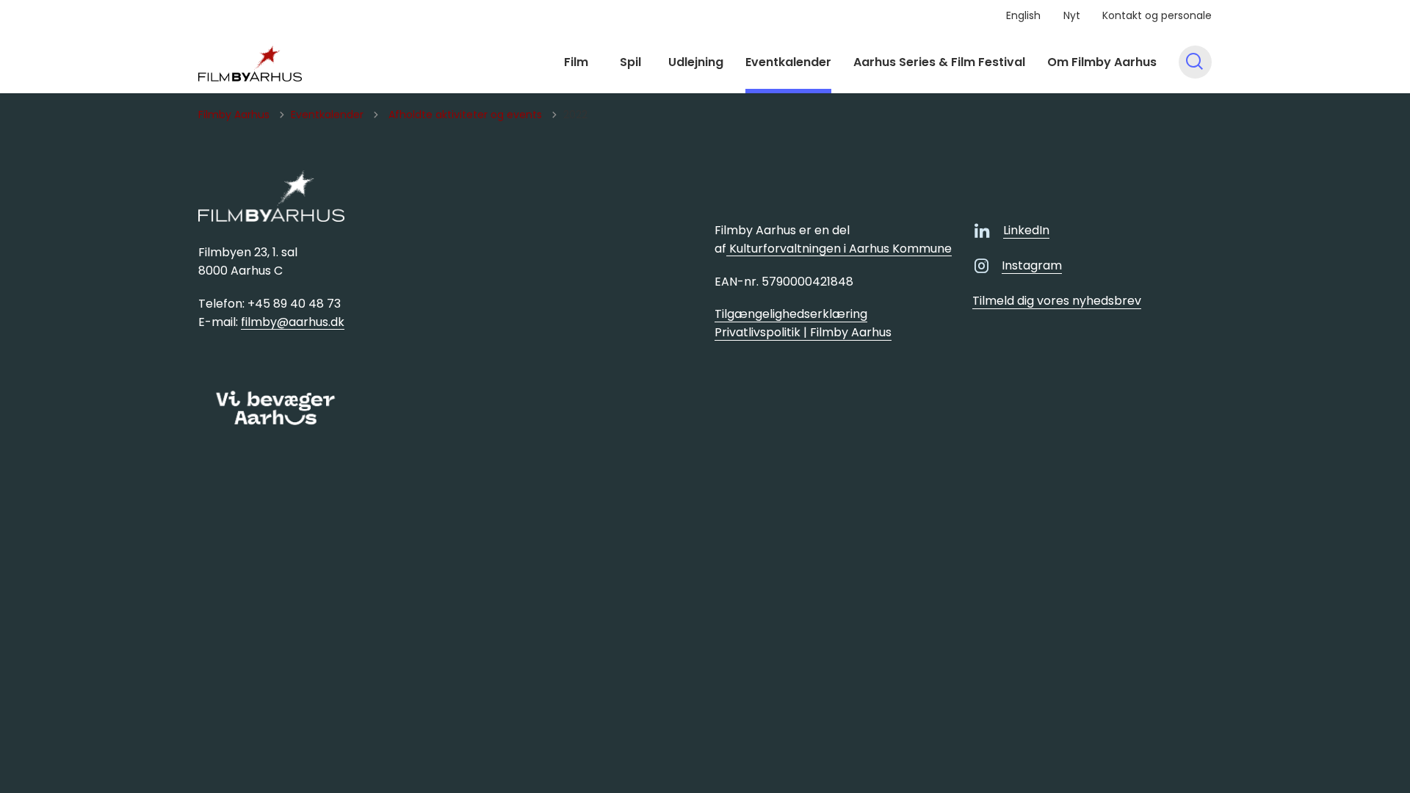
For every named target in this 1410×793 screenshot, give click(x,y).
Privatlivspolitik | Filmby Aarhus (803, 332)
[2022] (250, 63)
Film (576, 62)
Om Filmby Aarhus (1102, 62)
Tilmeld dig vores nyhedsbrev (1056, 300)
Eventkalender (788, 62)
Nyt (1071, 15)
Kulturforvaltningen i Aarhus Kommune (839, 248)
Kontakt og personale (1157, 15)
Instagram (1032, 265)
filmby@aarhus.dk (292, 322)
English (1023, 15)
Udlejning (695, 62)
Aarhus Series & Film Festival (939, 62)
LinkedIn (1026, 230)
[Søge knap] (1195, 62)
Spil (630, 62)
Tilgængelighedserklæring (791, 313)
